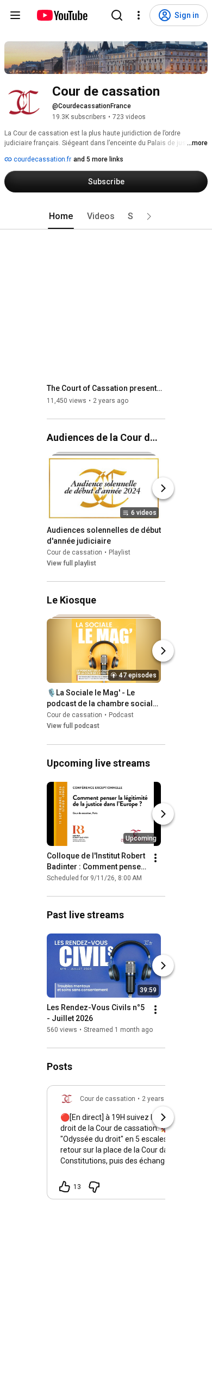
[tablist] (106, 216)
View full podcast (73, 726)
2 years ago (159, 1099)
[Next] (163, 488)
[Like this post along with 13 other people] (64, 1187)
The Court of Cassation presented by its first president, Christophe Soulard (106, 388)
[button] (149, 216)
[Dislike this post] (94, 1187)
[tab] (61, 216)
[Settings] (138, 15)
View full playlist (71, 563)
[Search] (116, 15)
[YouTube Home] (61, 15)
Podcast (121, 715)
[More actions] (155, 858)
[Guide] (15, 15)
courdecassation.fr (41, 159)
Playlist (119, 552)
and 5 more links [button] (98, 159)
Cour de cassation (74, 552)
